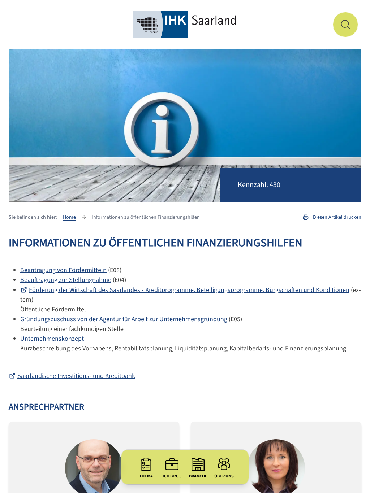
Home (69, 217)
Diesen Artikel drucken (337, 217)
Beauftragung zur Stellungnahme (65, 279)
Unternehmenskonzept (52, 338)
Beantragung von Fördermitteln (63, 270)
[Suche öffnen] (345, 24)
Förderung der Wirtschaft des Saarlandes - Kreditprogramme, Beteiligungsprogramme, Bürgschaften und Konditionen (189, 290)
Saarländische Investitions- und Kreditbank (76, 375)
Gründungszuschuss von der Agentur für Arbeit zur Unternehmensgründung (123, 319)
